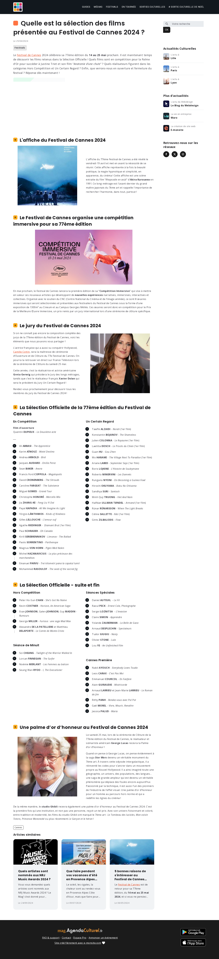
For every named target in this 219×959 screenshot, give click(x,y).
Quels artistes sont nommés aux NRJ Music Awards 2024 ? (34, 875)
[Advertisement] (83, 107)
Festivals (112, 7)
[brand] (18, 7)
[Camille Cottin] (120, 363)
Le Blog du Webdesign (184, 105)
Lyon (174, 82)
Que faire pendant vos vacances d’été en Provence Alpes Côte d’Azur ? (81, 875)
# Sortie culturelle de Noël (186, 7)
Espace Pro (79, 937)
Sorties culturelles (152, 7)
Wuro (174, 117)
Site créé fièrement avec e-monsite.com (78, 943)
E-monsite (177, 130)
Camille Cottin (21, 351)
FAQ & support (51, 937)
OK (166, 29)
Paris (174, 70)
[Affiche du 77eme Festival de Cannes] (47, 175)
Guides (86, 7)
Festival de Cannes (29, 55)
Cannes (18, 827)
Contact (66, 937)
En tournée (129, 7)
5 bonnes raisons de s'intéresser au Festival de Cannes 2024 (130, 875)
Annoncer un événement (103, 937)
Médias (98, 7)
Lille (173, 58)
